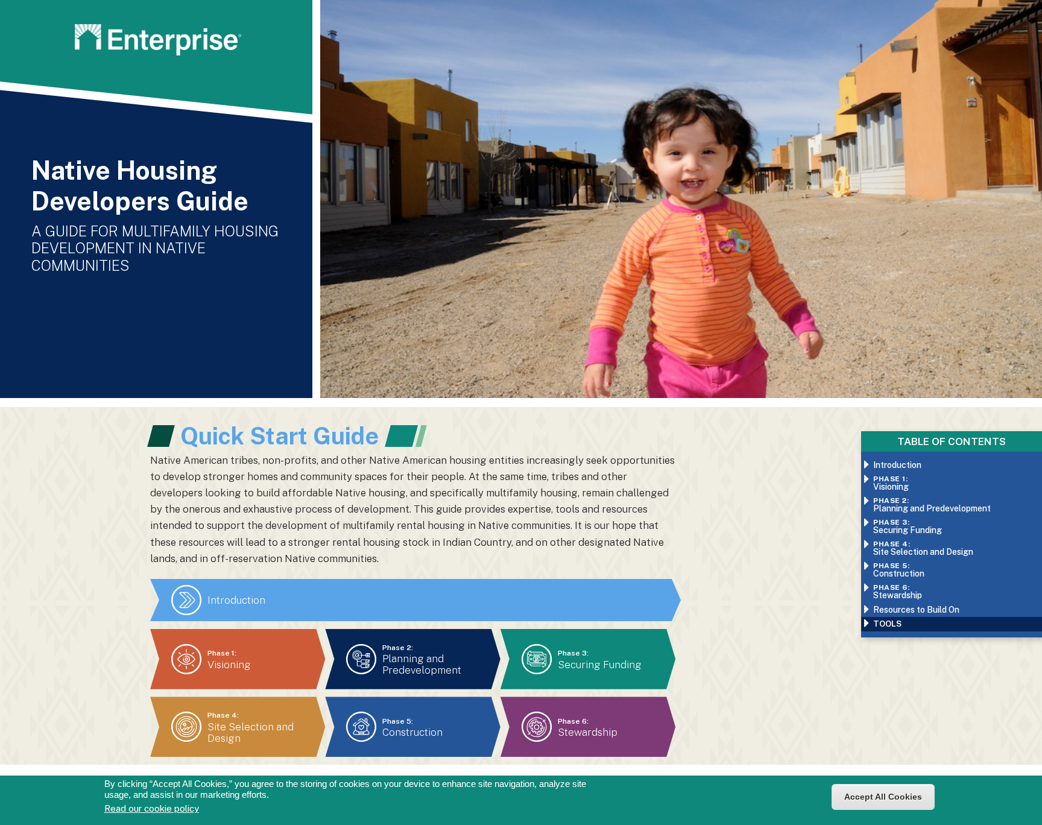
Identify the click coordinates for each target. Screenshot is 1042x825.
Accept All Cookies (883, 796)
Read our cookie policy (151, 808)
